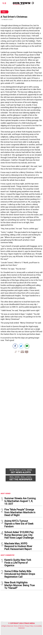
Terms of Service (19, 626)
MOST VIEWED (5, 493)
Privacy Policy (29, 626)
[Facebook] (15, 346)
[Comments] (26, 346)
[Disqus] (21, 383)
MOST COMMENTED (7, 555)
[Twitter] (21, 346)
